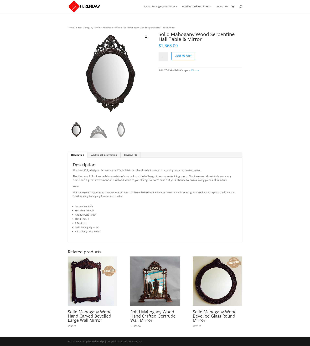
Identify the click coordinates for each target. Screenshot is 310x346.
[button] (146, 37)
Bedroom (108, 27)
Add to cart (183, 56)
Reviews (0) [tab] (130, 154)
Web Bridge (98, 341)
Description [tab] (77, 154)
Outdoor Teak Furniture (195, 6)
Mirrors (118, 27)
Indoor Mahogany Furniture (159, 6)
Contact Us (222, 6)
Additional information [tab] (104, 154)
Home (71, 27)
